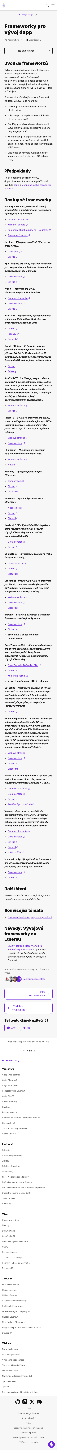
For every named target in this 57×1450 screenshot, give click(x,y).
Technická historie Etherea (14, 1365)
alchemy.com (16, 481)
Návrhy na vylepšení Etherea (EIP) (17, 1376)
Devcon (7, 1333)
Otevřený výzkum (10, 1370)
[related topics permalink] (3, 910)
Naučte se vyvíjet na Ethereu (15, 1241)
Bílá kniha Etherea (10, 1349)
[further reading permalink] (3, 889)
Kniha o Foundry (18, 224)
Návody (5, 1225)
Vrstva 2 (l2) (7, 1203)
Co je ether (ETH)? (10, 1085)
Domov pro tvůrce (10, 1220)
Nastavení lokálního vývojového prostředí (30, 917)
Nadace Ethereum (10, 1317)
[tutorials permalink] (3, 934)
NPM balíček (16, 852)
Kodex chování (28, 1418)
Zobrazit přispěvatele (34, 979)
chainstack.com (17, 563)
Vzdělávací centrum (11, 1075)
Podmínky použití (28, 1432)
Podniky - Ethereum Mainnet (16, 1263)
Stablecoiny (7, 1171)
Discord (13, 339)
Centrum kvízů (8, 1123)
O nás (28, 1408)
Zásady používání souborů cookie (28, 1437)
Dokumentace (16, 276)
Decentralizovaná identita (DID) (16, 1193)
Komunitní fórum (18, 675)
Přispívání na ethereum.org (14, 1300)
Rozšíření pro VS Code (21, 804)
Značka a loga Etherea (28, 1413)
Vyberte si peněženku (12, 1155)
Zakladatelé (7, 1268)
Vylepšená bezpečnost (13, 1360)
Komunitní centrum (10, 1284)
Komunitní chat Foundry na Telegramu (29, 230)
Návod (11, 464)
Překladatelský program (13, 1306)
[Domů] (3, 5)
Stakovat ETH (8, 1198)
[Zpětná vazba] (51, 1444)
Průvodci (6, 1150)
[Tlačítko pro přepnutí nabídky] (53, 5)
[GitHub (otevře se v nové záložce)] (17, 1401)
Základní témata (9, 1252)
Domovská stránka (19, 298)
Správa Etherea (9, 1381)
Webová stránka (17, 405)
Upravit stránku (33, 40)
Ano (13, 1027)
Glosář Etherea (9, 1133)
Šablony (13, 371)
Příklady (13, 333)
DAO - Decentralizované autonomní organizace (23, 1187)
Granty (5, 1247)
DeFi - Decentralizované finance (17, 1182)
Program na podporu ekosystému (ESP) (21, 1327)
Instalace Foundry (18, 219)
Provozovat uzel (9, 1112)
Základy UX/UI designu (12, 1257)
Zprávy (5, 1386)
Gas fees (6, 1107)
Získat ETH (7, 1161)
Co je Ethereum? (9, 1080)
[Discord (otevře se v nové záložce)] (39, 1401)
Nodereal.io (15, 507)
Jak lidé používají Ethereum (14, 1128)
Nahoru (31, 1050)
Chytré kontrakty (9, 1101)
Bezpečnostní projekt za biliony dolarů (19, 1392)
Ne (28, 1027)
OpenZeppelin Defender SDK (24, 665)
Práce (28, 1423)
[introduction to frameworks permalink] (3, 63)
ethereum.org (10, 1060)
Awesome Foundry (19, 235)
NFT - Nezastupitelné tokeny (15, 1177)
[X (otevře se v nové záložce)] (32, 1401)
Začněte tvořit (8, 1236)
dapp (16, 185)
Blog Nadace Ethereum (13, 1322)
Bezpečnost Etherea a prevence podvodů (21, 1117)
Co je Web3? (8, 1096)
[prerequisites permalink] (3, 171)
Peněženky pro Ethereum (13, 1091)
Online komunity (9, 1290)
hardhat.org (15, 251)
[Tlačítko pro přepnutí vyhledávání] (47, 5)
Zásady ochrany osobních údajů (28, 1428)
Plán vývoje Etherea (11, 1354)
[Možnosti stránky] (22, 40)
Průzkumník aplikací (11, 1166)
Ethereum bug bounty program (16, 1311)
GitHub (13, 256)
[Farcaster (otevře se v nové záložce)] (24, 1401)
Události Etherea (9, 1295)
